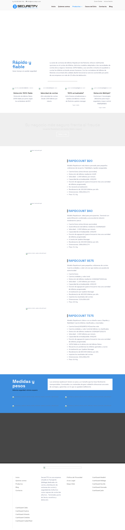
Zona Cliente (98, 1)
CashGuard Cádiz (22, 508)
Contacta (103, 7)
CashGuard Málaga (99, 481)
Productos (76, 7)
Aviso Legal (71, 481)
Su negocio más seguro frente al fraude (62, 124)
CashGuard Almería (22, 514)
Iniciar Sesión (108, 1)
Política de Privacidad (74, 477)
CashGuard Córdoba (23, 517)
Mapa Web (71, 484)
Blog (110, 7)
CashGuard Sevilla (98, 484)
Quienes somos (64, 7)
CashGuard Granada (99, 487)
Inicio (53, 7)
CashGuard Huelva (22, 511)
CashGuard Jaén (98, 490)
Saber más (62, 134)
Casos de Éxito (90, 7)
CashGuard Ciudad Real (24, 521)
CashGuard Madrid (98, 477)
